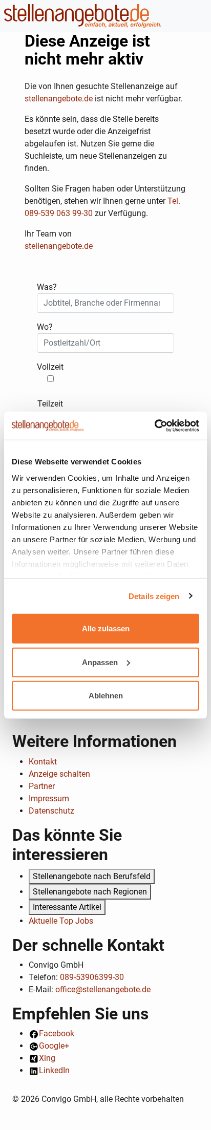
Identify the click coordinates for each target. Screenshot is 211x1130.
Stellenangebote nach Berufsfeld (92, 876)
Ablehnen (106, 695)
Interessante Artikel (67, 907)
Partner (42, 786)
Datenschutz (51, 811)
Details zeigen (154, 595)
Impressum (49, 798)
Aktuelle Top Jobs (61, 921)
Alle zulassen (106, 628)
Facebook (56, 1033)
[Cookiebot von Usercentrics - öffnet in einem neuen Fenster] (154, 425)
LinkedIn (54, 1070)
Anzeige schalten (59, 774)
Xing (47, 1058)
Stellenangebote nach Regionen (90, 892)
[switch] (50, 378)
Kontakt (43, 761)
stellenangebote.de (59, 98)
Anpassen (100, 661)
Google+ (54, 1046)
